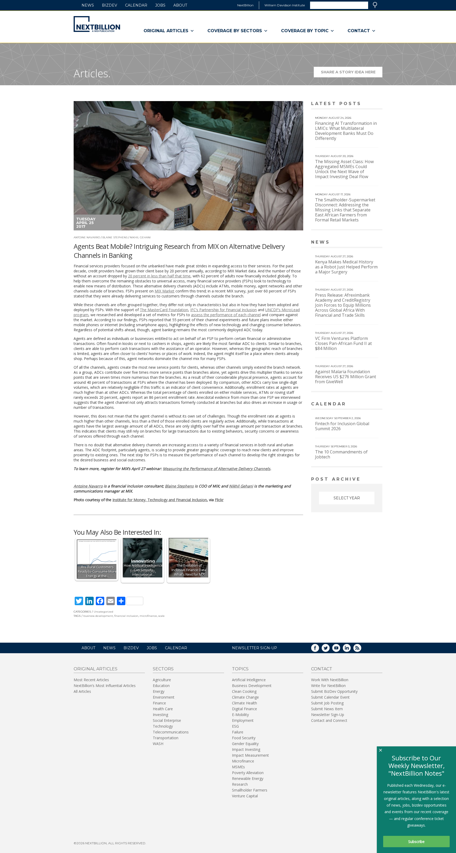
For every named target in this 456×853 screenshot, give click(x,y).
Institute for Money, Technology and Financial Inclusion (159, 499)
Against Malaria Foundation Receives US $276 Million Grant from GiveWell (345, 377)
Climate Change (245, 697)
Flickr (219, 499)
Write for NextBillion (328, 685)
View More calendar (365, 404)
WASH (158, 743)
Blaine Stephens (114, 237)
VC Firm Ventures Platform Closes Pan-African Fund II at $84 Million (343, 343)
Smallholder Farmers (249, 790)
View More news (368, 242)
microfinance (148, 616)
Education (161, 685)
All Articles (82, 691)
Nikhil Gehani (140, 237)
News (88, 5)
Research (240, 784)
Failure (237, 731)
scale (161, 616)
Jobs (160, 5)
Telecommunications (171, 731)
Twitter (329, 649)
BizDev (109, 5)
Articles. (92, 73)
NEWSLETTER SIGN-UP (254, 648)
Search (375, 5)
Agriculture (162, 679)
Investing (160, 714)
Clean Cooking (244, 691)
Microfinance (243, 761)
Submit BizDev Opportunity (334, 691)
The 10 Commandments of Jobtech (341, 454)
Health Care (163, 708)
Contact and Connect (329, 720)
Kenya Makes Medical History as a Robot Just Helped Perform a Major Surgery (346, 267)
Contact (359, 30)
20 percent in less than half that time (159, 275)
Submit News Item (327, 708)
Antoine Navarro (87, 237)
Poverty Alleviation (248, 772)
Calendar (136, 5)
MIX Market (164, 290)
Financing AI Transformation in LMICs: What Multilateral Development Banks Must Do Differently (346, 130)
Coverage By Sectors (234, 30)
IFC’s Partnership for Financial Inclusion (223, 309)
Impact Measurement (250, 755)
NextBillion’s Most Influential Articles (105, 685)
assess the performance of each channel (226, 314)
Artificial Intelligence (249, 679)
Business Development (252, 685)
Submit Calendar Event (330, 697)
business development (98, 616)
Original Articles (166, 30)
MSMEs (238, 766)
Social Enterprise (167, 720)
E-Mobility (240, 714)
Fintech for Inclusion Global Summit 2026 (342, 426)
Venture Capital (245, 795)
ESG (235, 726)
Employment (243, 720)
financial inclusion (126, 616)
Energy (158, 691)
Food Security (243, 737)
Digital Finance (244, 708)
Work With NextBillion (329, 679)
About (180, 5)
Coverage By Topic (305, 30)
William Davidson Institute (284, 5)
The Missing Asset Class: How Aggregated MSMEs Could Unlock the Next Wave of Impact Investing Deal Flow (344, 169)
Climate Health (244, 702)
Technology (163, 726)
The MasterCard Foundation (164, 309)
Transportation (165, 737)
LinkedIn (350, 649)
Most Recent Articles (91, 679)
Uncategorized (103, 611)
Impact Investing (246, 749)
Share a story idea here (351, 73)
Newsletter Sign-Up (327, 714)
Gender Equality (245, 743)
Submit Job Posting (327, 702)
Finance (159, 702)
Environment (163, 697)
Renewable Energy (247, 778)
